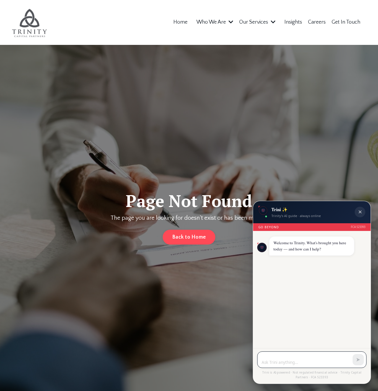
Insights (293, 22)
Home (180, 22)
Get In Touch (346, 22)
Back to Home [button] (189, 237)
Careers (317, 22)
